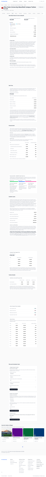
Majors (16, 13)
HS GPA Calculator (39, 462)
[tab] (12, 24)
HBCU (20, 466)
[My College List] (44, 1)
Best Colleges (21, 462)
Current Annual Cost (13, 372)
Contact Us (11, 463)
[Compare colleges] (42, 1)
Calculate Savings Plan (13, 389)
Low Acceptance (21, 472)
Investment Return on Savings (14, 385)
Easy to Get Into (21, 471)
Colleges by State (30, 469)
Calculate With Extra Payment (14, 419)
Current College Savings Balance (15, 382)
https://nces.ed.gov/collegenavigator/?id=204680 (17, 451)
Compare (25, 1)
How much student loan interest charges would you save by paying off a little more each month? (22, 415)
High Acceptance (21, 469)
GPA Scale (38, 468)
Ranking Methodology (13, 462)
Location (34, 13)
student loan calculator (17, 234)
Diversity (20, 13)
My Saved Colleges (30, 465)
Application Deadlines (22, 465)
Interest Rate (22, 403)
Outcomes (25, 13)
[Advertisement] (4, 28)
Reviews (43, 13)
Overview (3, 13)
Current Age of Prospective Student (15, 375)
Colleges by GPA (30, 462)
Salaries (29, 13)
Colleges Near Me (30, 468)
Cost (12, 13)
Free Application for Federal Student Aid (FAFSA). (18, 136)
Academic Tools (30, 1)
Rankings (20, 1)
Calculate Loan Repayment (14, 410)
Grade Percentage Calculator (39, 466)
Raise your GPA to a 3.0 (40, 464)
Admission (8, 13)
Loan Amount (12, 399)
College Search (30, 463)
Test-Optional (21, 468)
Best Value (20, 463)
